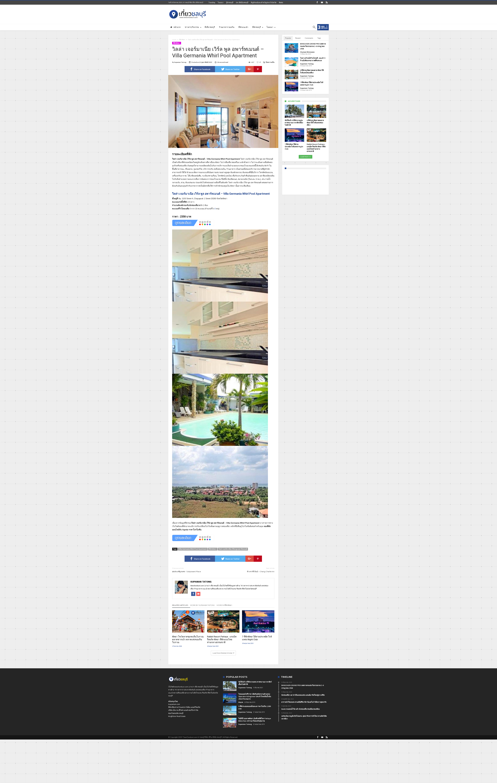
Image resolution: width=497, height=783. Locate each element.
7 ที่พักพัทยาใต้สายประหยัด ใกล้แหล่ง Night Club (257, 638)
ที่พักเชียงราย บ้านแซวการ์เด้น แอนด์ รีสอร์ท (184, 707)
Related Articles (180, 605)
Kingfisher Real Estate (176, 716)
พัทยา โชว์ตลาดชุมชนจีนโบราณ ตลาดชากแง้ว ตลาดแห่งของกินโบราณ (188, 639)
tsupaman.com (174, 704)
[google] (249, 69)
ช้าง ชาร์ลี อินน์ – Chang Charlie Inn (260, 570)
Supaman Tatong (180, 62)
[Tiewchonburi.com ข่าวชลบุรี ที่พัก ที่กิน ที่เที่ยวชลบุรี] (187, 8)
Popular (288, 38)
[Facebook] (317, 2)
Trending (211, 2)
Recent (298, 38)
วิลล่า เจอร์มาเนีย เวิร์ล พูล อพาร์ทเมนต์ (233, 549)
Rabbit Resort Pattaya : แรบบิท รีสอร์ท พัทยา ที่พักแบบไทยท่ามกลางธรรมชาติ (221, 639)
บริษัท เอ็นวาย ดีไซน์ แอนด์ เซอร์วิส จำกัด (183, 710)
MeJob (240, 702)
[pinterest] (258, 69)
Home (174, 40)
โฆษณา (221, 2)
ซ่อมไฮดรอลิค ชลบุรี (175, 713)
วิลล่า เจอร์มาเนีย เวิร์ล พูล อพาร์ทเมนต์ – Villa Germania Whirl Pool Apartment (221, 193)
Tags (319, 38)
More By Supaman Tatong (202, 605)
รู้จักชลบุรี (229, 2)
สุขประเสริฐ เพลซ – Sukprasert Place (186, 570)
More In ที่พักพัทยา (224, 605)
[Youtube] (322, 2)
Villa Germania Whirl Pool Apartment (193, 549)
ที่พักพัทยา (182, 40)
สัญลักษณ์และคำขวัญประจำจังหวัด (263, 2)
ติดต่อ (281, 2)
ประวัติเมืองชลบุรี (242, 2)
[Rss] (327, 2)
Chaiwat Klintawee (307, 52)
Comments (309, 38)
